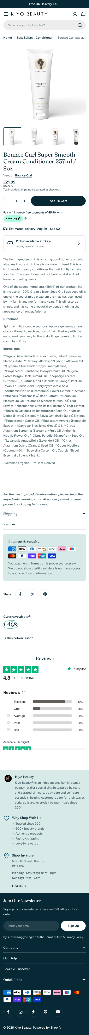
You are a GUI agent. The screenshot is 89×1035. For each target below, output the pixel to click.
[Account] (74, 14)
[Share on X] (33, 594)
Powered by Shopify (47, 1027)
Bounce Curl (23, 175)
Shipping (25, 189)
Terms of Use (53, 937)
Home (7, 38)
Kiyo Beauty (23, 1027)
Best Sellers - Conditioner (34, 38)
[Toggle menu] (5, 14)
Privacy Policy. (74, 937)
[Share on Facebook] (20, 594)
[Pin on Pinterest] (45, 594)
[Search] (79, 25)
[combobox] (44, 25)
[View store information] (79, 243)
